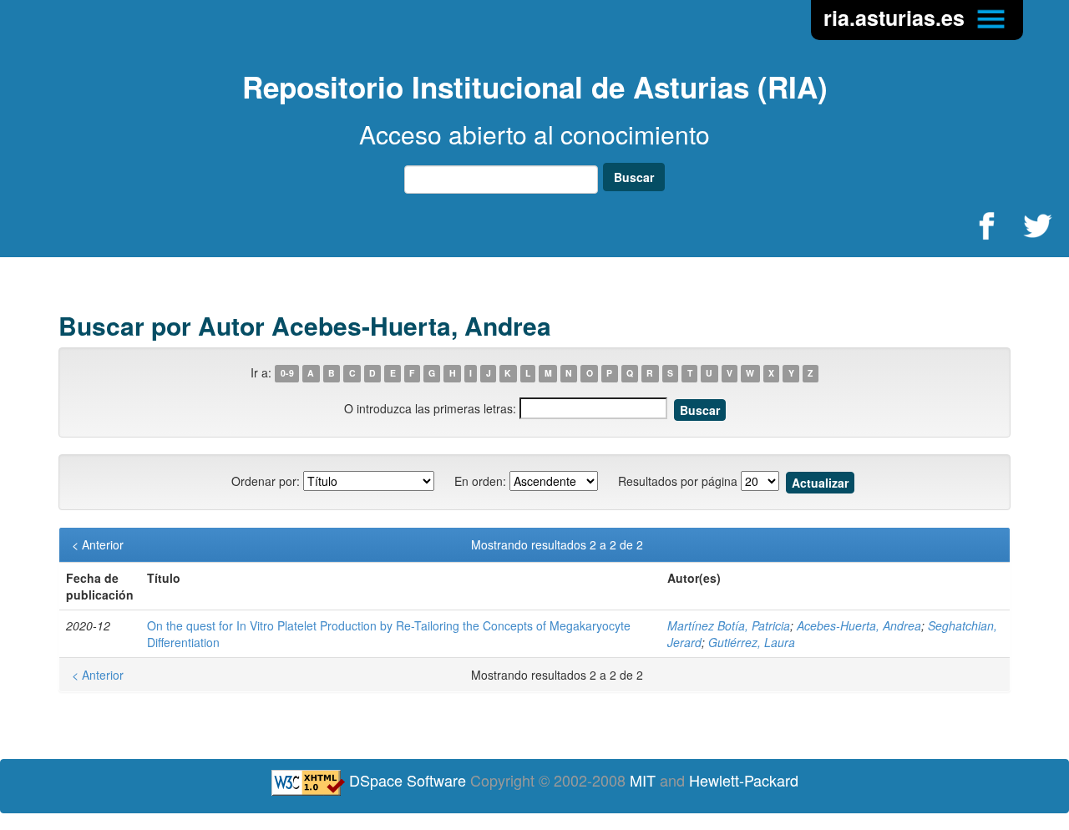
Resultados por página (677, 481)
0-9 (287, 373)
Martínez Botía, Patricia (728, 625)
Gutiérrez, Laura (751, 642)
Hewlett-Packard (743, 780)
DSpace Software (407, 780)
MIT (643, 780)
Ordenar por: (265, 481)
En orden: (480, 481)
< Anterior (98, 544)
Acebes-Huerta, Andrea (859, 625)
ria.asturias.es (896, 18)
